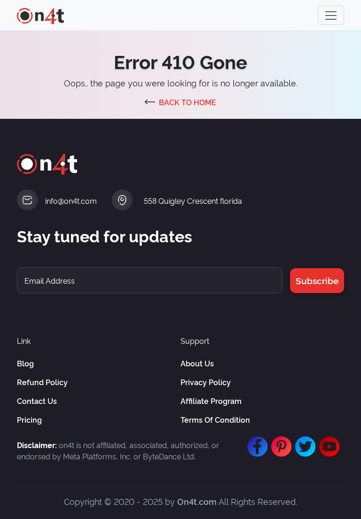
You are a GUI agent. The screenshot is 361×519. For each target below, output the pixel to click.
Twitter (303, 442)
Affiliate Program (211, 400)
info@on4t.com (71, 200)
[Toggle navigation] (331, 15)
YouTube (327, 442)
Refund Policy (42, 382)
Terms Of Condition (215, 419)
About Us (197, 363)
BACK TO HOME (187, 102)
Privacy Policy (205, 382)
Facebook (255, 442)
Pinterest (279, 442)
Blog (25, 363)
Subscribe (317, 280)
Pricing (29, 419)
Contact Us (37, 400)
